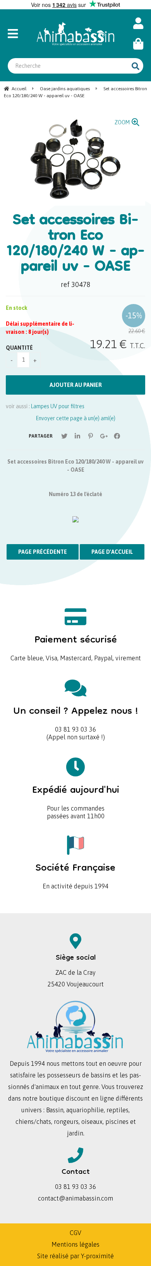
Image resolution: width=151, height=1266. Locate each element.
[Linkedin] (77, 436)
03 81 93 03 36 (75, 717)
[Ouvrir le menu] (17, 34)
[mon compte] (138, 23)
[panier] (138, 44)
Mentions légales (75, 1244)
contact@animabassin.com (75, 1198)
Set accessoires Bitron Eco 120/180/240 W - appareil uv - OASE (76, 244)
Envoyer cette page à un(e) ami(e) (75, 418)
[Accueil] (75, 34)
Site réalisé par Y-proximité (75, 1255)
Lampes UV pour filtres (57, 406)
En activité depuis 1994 (75, 873)
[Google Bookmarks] (104, 436)
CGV (75, 1232)
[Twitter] (64, 436)
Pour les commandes (75, 796)
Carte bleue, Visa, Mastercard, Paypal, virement (75, 645)
